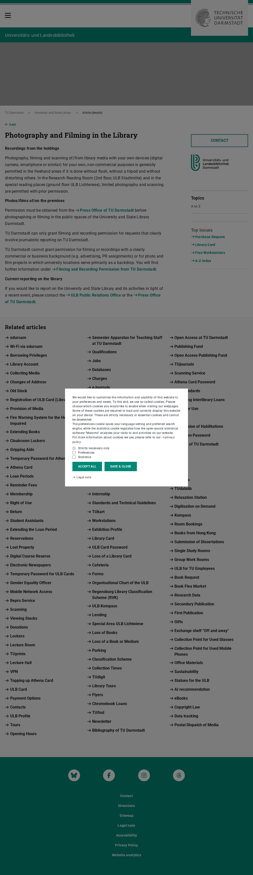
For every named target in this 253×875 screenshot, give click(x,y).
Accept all (87, 466)
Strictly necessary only (94, 448)
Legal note (84, 477)
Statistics (84, 457)
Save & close (120, 466)
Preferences (86, 452)
